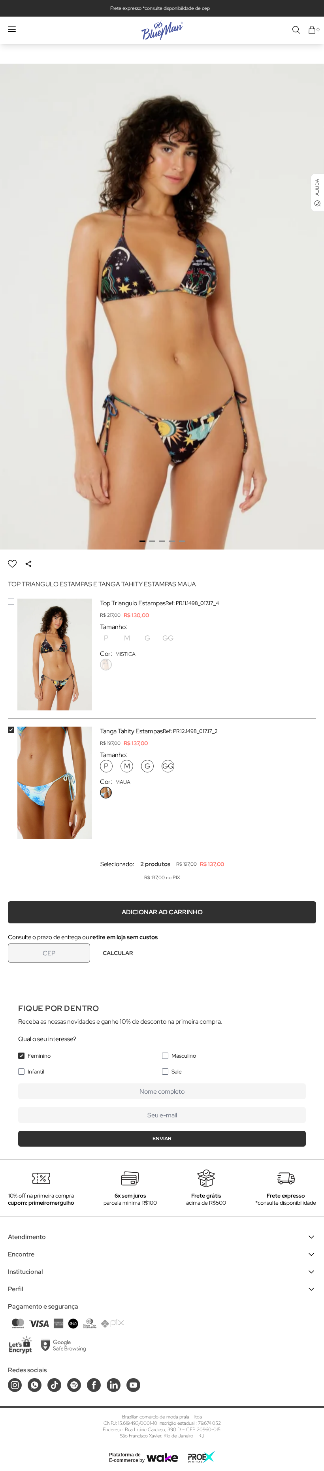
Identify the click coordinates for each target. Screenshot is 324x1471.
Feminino (39, 1055)
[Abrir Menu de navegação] (12, 29)
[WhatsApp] (34, 1385)
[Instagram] (15, 1385)
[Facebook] (94, 1385)
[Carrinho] (312, 30)
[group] (162, 307)
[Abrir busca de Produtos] (296, 30)
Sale (176, 1071)
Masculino (183, 1055)
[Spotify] (74, 1385)
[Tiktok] (54, 1385)
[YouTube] (133, 1385)
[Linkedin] (114, 1385)
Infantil (36, 1071)
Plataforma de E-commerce (125, 1457)
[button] (142, 541)
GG (167, 637)
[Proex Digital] (201, 1457)
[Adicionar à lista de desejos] (12, 563)
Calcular (118, 953)
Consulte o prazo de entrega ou (83, 937)
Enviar (162, 1138)
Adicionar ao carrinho (162, 912)
